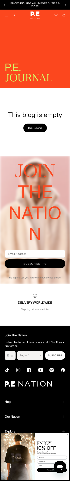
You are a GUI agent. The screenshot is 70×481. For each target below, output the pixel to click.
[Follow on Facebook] (29, 370)
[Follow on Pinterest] (63, 370)
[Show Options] (40, 355)
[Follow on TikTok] (7, 370)
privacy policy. (53, 277)
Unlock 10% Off (52, 470)
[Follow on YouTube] (40, 370)
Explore (10, 431)
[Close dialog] (67, 434)
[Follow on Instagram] (18, 370)
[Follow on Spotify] (51, 370)
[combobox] (27, 355)
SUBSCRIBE (55, 355)
